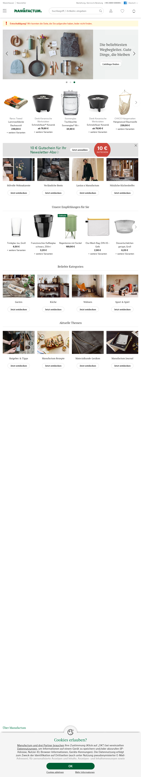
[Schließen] (136, 146)
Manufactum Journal (122, 358)
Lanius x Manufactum (87, 185)
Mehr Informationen (85, 772)
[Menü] (4, 11)
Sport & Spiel (122, 302)
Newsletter (21, 3)
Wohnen (87, 302)
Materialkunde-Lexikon (87, 358)
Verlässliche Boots (53, 185)
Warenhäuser (8, 3)
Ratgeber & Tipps (18, 358)
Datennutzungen (27, 748)
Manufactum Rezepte (53, 358)
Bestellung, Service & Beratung (98, 3)
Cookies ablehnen (55, 772)
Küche (53, 302)
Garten (18, 302)
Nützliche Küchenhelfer (122, 185)
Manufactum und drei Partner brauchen (40, 745)
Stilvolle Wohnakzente (18, 185)
